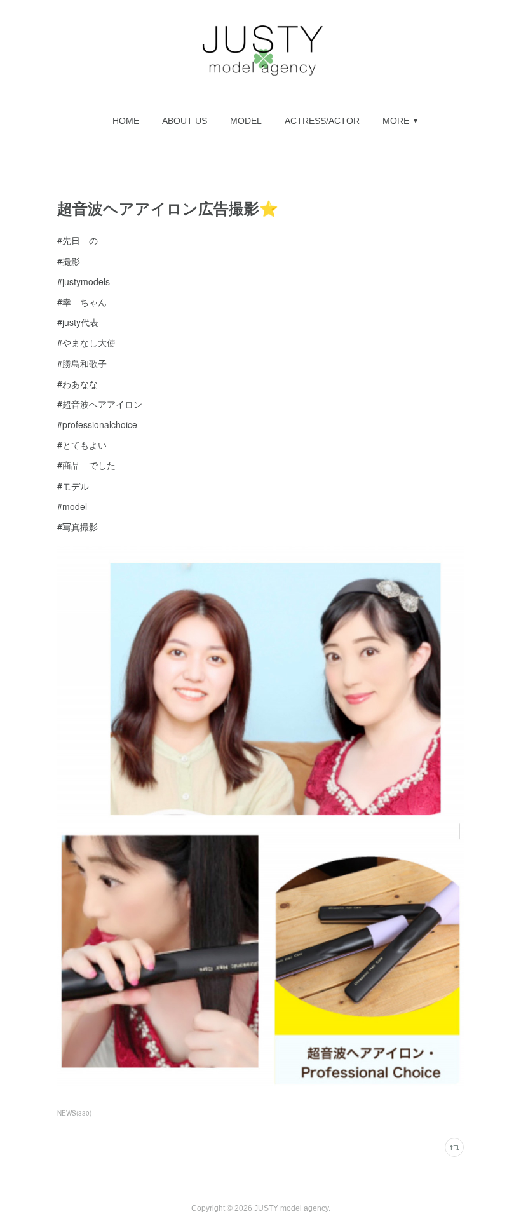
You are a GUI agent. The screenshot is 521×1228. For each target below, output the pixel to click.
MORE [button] (395, 121)
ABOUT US (184, 121)
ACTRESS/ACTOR (322, 121)
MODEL (246, 121)
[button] (125, 121)
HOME (125, 121)
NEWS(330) (74, 1113)
